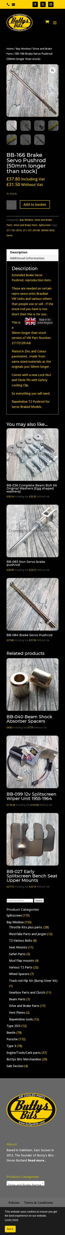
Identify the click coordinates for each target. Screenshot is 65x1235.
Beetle (11, 1032)
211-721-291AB (31, 230)
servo (9, 235)
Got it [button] (10, 1229)
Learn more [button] (11, 1219)
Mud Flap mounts (21, 960)
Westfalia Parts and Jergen (27, 934)
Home (10, 48)
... (37, 1160)
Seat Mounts (18, 947)
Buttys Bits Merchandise (23, 1059)
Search (38, 900)
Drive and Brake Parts (26, 225)
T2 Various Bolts (20, 940)
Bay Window (23, 48)
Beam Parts (17, 999)
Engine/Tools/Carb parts (23, 1053)
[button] (53, 70)
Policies (14, 1203)
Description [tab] (18, 252)
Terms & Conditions (38, 1203)
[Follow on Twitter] (43, 4)
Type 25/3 (13, 1026)
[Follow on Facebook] (35, 4)
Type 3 (11, 1046)
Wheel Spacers (19, 974)
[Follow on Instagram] (51, 4)
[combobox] (25, 1183)
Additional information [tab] (27, 258)
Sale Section (14, 1066)
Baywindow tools (21, 1019)
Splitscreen (45, 225)
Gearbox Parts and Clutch (27, 992)
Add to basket (35, 204)
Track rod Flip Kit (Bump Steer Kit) (33, 981)
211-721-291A (14, 230)
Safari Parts (17, 954)
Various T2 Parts (20, 967)
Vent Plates (17, 1012)
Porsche (12, 1039)
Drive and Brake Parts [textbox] (24, 1185)
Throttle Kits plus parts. (26, 927)
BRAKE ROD (47, 230)
